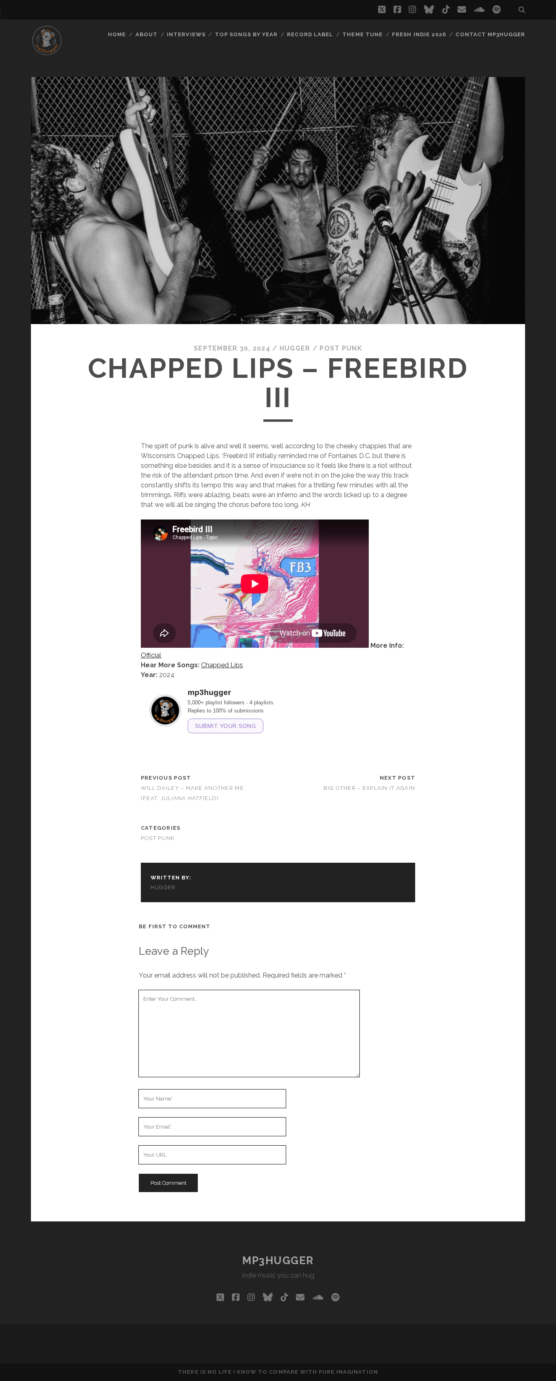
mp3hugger (278, 1260)
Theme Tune (362, 34)
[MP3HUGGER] (47, 52)
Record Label (310, 34)
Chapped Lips (222, 665)
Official (151, 655)
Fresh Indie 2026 (419, 34)
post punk (341, 348)
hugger (295, 348)
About (147, 34)
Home (117, 34)
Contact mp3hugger (490, 34)
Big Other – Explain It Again (369, 788)
